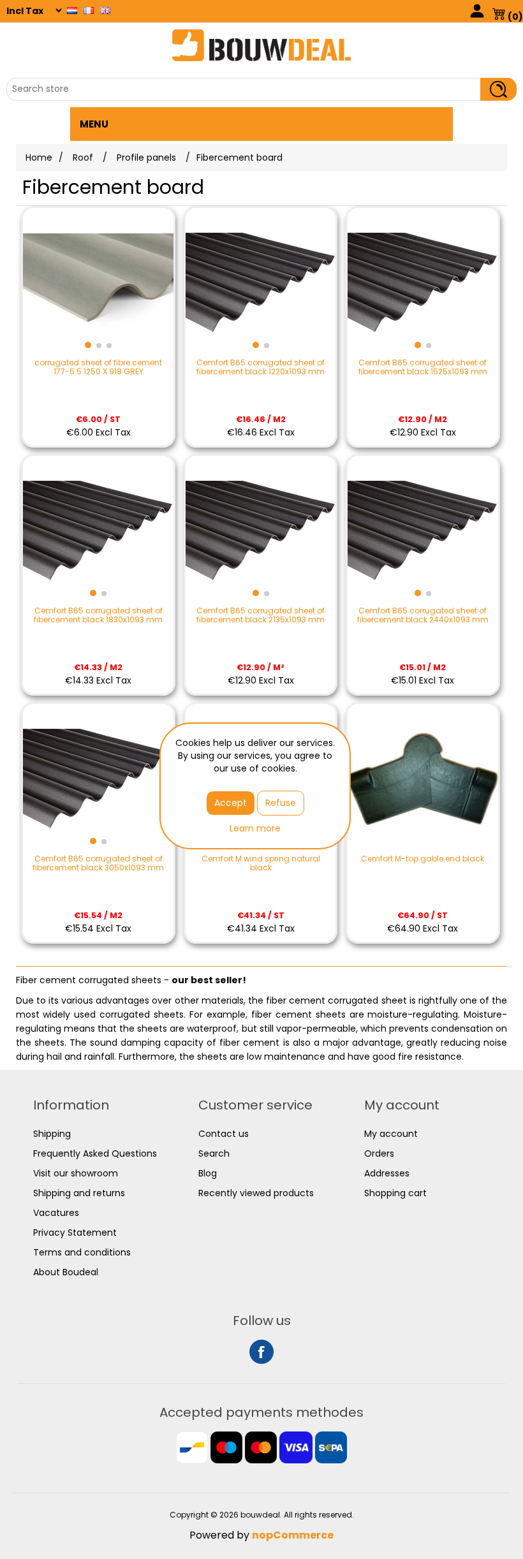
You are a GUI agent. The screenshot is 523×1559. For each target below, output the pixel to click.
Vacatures (56, 1212)
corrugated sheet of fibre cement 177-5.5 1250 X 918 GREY (98, 367)
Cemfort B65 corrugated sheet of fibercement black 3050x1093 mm (98, 863)
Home (39, 157)
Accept (230, 802)
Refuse (280, 802)
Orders (379, 1153)
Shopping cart (395, 1193)
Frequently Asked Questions (95, 1153)
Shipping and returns (79, 1193)
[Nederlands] (72, 10)
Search (214, 1153)
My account (391, 1133)
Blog (207, 1173)
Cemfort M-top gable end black (422, 858)
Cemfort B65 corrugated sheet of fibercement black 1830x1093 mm (98, 615)
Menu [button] (94, 124)
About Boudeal (65, 1272)
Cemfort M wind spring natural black (261, 863)
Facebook (261, 1352)
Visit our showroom (75, 1173)
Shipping (52, 1133)
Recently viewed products (256, 1193)
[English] (105, 10)
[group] (98, 283)
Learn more (255, 828)
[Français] (88, 10)
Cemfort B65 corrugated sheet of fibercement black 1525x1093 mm (422, 367)
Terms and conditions (82, 1252)
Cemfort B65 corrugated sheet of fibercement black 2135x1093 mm (260, 615)
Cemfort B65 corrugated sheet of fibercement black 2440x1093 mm (423, 615)
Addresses (386, 1173)
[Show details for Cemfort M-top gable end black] (423, 779)
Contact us (223, 1133)
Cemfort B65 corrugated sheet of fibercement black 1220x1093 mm (260, 367)
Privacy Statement (75, 1232)
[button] (88, 345)
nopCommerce (293, 1535)
